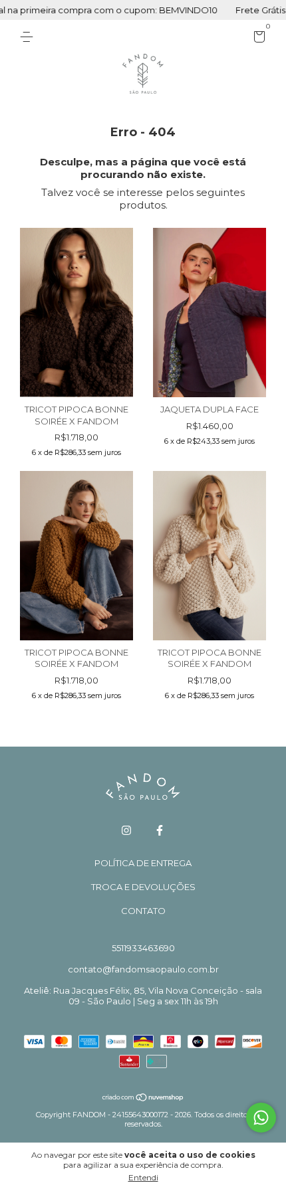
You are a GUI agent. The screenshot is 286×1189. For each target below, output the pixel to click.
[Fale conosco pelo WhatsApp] (261, 1118)
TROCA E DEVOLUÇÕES (143, 886)
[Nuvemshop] (143, 1098)
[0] (257, 38)
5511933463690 (143, 948)
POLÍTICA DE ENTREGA (143, 863)
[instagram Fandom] (126, 830)
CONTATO (143, 910)
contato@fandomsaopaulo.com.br (143, 969)
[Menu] (29, 37)
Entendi (143, 1177)
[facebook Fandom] (159, 830)
